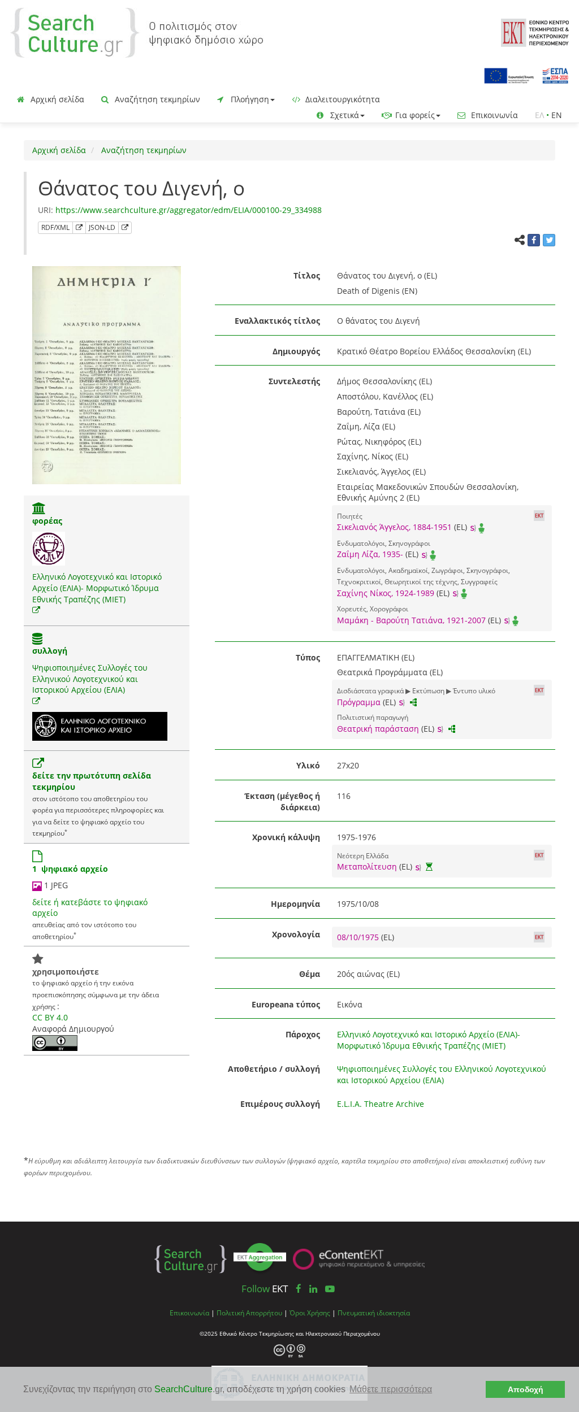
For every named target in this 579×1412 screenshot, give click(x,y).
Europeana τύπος (286, 1004)
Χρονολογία (296, 934)
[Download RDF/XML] (79, 227)
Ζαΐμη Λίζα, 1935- (370, 554)
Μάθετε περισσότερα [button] (390, 1389)
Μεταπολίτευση (367, 866)
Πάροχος (303, 1034)
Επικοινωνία (493, 115)
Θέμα (309, 973)
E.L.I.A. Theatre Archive (380, 1103)
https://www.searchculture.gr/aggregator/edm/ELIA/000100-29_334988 (188, 210)
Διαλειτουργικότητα (341, 99)
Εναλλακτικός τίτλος (277, 320)
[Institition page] (39, 509)
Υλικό (308, 765)
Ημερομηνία (295, 903)
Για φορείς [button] (414, 115)
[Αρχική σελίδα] (136, 32)
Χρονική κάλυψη (286, 837)
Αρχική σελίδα (56, 99)
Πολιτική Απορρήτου (249, 1312)
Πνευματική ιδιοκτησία (374, 1312)
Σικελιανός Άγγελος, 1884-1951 (394, 527)
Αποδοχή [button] (525, 1389)
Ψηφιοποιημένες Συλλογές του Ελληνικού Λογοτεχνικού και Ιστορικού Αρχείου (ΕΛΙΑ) (90, 678)
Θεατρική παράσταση (378, 728)
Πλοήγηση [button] (248, 99)
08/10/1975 (359, 937)
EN (556, 115)
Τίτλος (306, 275)
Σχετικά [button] (343, 115)
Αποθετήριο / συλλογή (274, 1068)
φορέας (47, 520)
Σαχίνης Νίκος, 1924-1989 (385, 593)
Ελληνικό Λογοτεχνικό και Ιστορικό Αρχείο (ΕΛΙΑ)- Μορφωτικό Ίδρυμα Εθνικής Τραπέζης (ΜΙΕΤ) (97, 587)
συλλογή (49, 650)
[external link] (36, 610)
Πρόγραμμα (359, 702)
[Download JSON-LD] (125, 227)
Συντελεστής (294, 381)
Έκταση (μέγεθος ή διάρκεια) (282, 801)
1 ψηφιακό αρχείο (70, 868)
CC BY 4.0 (50, 1017)
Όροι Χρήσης (310, 1312)
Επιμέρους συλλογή (280, 1103)
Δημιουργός (296, 351)
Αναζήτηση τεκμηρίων (156, 99)
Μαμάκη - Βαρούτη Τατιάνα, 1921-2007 (411, 620)
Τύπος (308, 657)
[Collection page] (37, 640)
